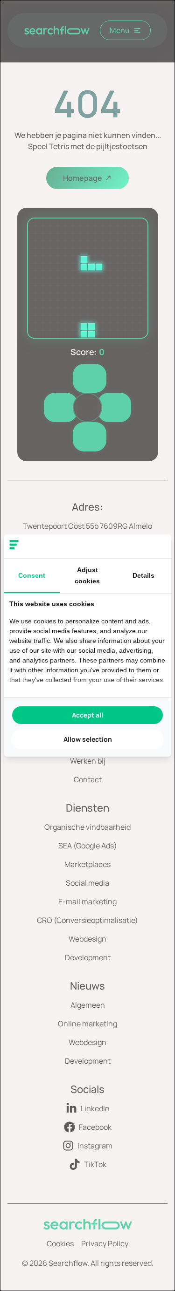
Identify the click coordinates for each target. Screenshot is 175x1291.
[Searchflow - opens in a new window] (154, 546)
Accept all (87, 714)
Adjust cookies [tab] (87, 575)
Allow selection (87, 739)
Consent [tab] (31, 575)
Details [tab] (143, 575)
